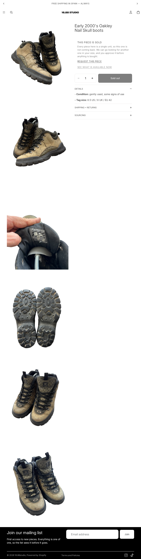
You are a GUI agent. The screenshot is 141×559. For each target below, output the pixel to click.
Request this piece (89, 61)
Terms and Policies (70, 555)
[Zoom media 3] (37, 231)
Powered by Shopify (36, 555)
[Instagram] (126, 555)
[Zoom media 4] (37, 317)
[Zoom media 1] (37, 59)
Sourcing (80, 115)
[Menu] (4, 12)
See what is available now (94, 67)
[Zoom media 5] (37, 402)
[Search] (11, 12)
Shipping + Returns (86, 107)
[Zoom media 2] (37, 145)
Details (79, 89)
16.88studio (20, 555)
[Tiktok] (132, 555)
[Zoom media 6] (37, 488)
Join (127, 534)
